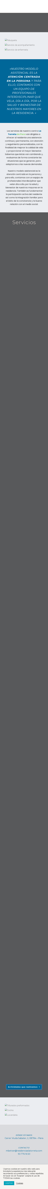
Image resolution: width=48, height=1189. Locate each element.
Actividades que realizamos (23, 1087)
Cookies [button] (19, 1183)
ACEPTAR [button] (9, 1183)
